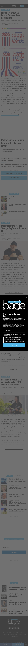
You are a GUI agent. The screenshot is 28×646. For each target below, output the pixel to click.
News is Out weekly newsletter (13, 339)
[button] (14, 338)
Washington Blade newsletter (13, 337)
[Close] (26, 297)
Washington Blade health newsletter (14, 341)
